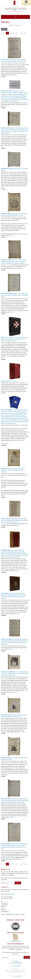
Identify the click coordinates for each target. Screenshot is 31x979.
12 (4, 33)
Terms (21, 975)
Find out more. (26, 4)
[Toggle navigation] (15, 17)
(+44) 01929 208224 (17, 963)
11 (1, 33)
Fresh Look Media (17, 976)
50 (24, 33)
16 (16, 33)
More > (16, 75)
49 (21, 33)
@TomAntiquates (17, 966)
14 (10, 33)
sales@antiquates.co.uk (9, 894)
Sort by (4, 29)
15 (13, 33)
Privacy (19, 975)
